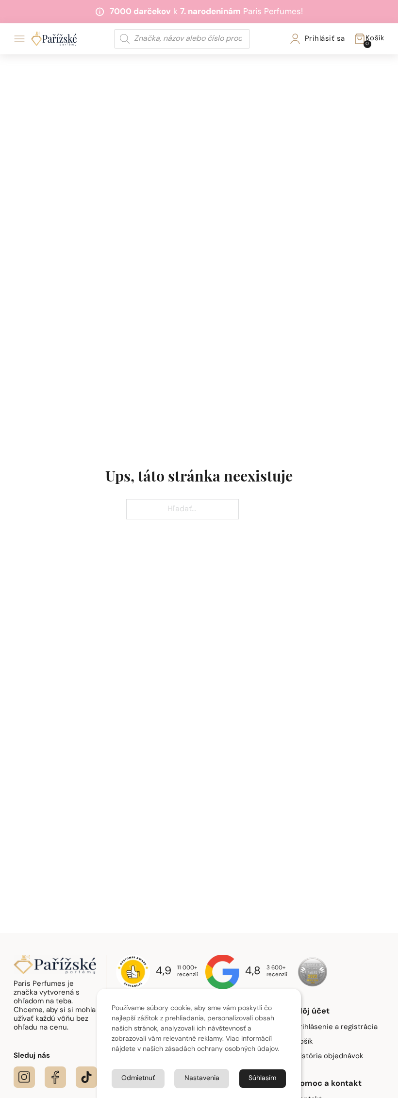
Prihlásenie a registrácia (336, 1027)
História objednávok (329, 1056)
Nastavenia (201, 1078)
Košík (304, 1042)
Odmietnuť (138, 1078)
